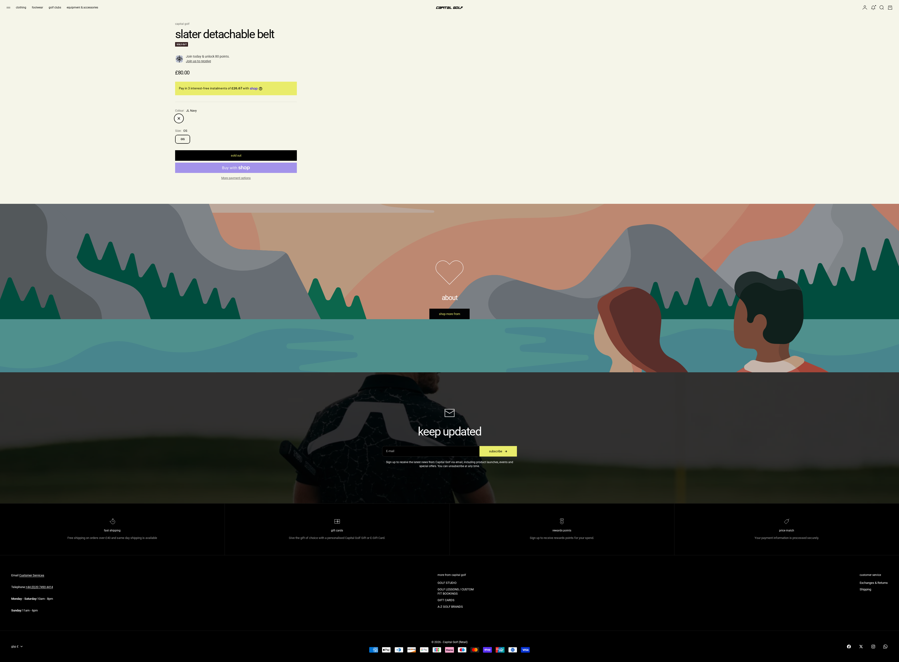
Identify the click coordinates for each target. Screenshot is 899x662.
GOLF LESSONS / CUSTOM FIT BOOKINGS (456, 591)
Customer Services (31, 575)
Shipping (865, 589)
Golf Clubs (55, 7)
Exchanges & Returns (874, 583)
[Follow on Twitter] (861, 646)
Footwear (37, 7)
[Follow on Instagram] (873, 646)
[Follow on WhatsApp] (885, 646)
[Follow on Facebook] (849, 646)
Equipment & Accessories (82, 7)
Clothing (21, 7)
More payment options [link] (236, 178)
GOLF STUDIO (447, 583)
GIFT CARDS (446, 600)
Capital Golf (182, 24)
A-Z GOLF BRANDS (450, 606)
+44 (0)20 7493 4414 (39, 587)
